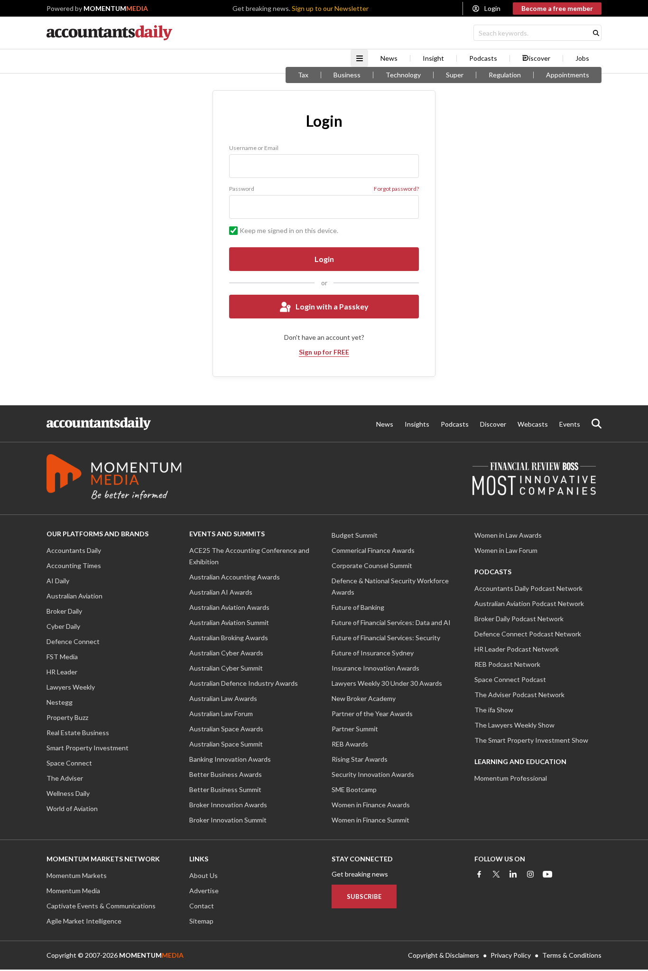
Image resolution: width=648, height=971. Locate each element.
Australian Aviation (74, 596)
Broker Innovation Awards (228, 805)
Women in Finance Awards (371, 805)
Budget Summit (355, 535)
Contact (201, 906)
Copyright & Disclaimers (443, 955)
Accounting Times (73, 565)
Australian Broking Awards (228, 638)
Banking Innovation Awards (230, 759)
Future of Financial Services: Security (386, 638)
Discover (493, 424)
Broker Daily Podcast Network (519, 619)
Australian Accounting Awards (234, 577)
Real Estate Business (77, 732)
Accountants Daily (73, 550)
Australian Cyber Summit (226, 668)
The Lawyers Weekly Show (514, 725)
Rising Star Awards (360, 759)
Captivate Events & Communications (101, 906)
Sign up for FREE (324, 352)
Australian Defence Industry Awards (243, 683)
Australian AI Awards (220, 592)
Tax (303, 75)
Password (241, 188)
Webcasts (533, 424)
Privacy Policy (511, 955)
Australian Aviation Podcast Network (529, 603)
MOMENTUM (115, 8)
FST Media (62, 657)
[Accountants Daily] (98, 423)
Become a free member (557, 8)
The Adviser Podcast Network (519, 695)
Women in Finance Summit (370, 820)
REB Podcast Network (507, 664)
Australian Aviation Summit (229, 622)
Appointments (567, 75)
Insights (417, 424)
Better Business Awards (225, 774)
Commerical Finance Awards (373, 550)
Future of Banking (358, 607)
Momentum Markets (76, 875)
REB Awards (350, 744)
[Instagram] (530, 874)
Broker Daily (64, 611)
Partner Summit (355, 729)
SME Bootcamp (354, 789)
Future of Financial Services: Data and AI (391, 622)
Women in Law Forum (505, 550)
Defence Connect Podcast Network (527, 634)
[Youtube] (547, 874)
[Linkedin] (513, 874)
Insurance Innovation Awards (375, 668)
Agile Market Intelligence (83, 921)
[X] (496, 874)
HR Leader (61, 672)
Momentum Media (73, 891)
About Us (203, 875)
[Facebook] (479, 874)
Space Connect (69, 763)
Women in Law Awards (508, 535)
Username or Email (253, 147)
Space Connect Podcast (510, 679)
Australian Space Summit (226, 744)
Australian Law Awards (223, 698)
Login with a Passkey (332, 306)
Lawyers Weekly (70, 687)
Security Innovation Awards (373, 774)
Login (492, 8)
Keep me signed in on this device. (289, 230)
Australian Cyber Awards (226, 653)
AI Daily (57, 581)
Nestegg (59, 702)
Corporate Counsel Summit (372, 565)
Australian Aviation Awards (229, 607)
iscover (539, 58)
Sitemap (201, 921)
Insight (433, 58)
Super (454, 75)
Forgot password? (396, 188)
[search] (597, 424)
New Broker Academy (364, 698)
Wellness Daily (68, 793)
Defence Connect (73, 641)
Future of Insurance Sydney (373, 653)
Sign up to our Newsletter (330, 8)
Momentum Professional (510, 778)
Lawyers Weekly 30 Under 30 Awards (387, 683)
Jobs (582, 58)
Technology (403, 75)
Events (569, 424)
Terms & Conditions (572, 955)
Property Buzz (67, 717)
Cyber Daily (63, 626)
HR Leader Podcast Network (516, 649)
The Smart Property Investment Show (531, 740)
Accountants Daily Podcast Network (528, 588)
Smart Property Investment (87, 748)
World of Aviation (72, 808)
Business (347, 75)
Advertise (204, 891)
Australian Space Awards (226, 729)
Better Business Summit (225, 789)
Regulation (505, 75)
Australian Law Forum (221, 714)
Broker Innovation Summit (228, 820)
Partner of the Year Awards (372, 714)
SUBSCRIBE (364, 896)
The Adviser (64, 778)
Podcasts (483, 58)
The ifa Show (493, 710)
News (389, 58)
